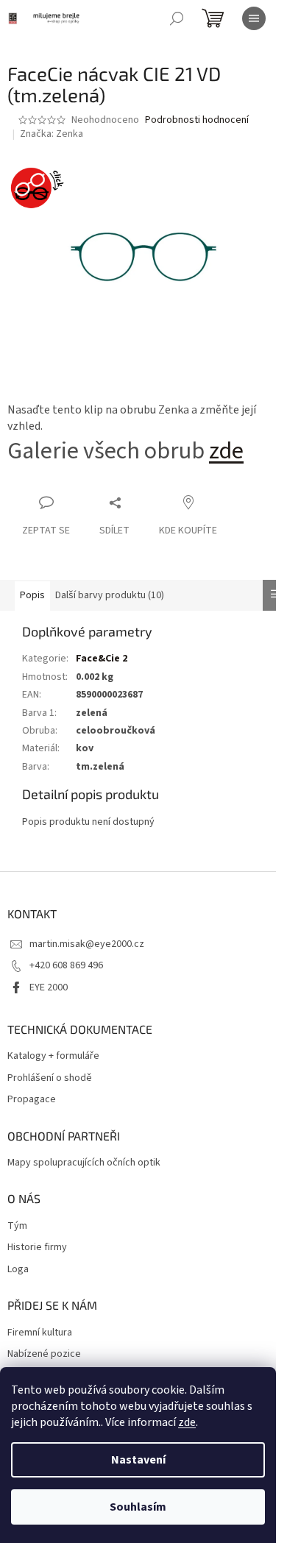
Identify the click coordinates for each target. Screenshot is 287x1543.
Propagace (31, 1100)
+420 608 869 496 (66, 965)
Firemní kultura (39, 1333)
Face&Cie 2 (101, 658)
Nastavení (138, 1460)
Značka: (51, 134)
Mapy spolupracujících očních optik (83, 1163)
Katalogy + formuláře (53, 1056)
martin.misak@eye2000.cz (86, 944)
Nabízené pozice (44, 1354)
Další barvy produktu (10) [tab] (109, 595)
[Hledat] (176, 18)
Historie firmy (37, 1248)
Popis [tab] (32, 595)
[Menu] (254, 18)
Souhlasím (138, 1507)
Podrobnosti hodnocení (197, 120)
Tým (17, 1226)
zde (187, 1422)
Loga (18, 1270)
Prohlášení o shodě (49, 1078)
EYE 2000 (48, 987)
